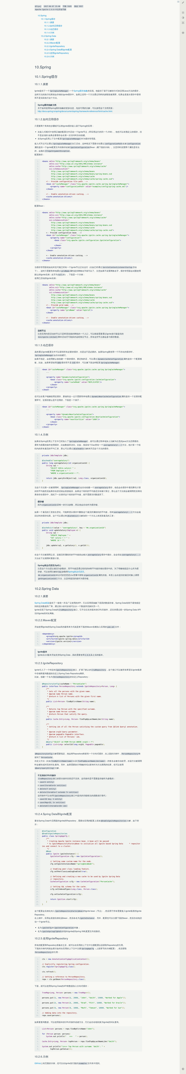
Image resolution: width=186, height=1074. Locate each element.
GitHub (38, 1063)
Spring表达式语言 (76, 571)
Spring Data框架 (42, 602)
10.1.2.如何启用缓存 (53, 25)
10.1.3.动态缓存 (51, 29)
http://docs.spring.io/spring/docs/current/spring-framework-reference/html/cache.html (75, 111)
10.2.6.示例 (49, 56)
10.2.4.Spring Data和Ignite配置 (58, 49)
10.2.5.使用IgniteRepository (56, 53)
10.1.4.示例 (49, 32)
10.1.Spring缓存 (48, 18)
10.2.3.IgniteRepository (54, 46)
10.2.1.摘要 (49, 39)
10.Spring (42, 15)
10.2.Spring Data (48, 35)
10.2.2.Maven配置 (52, 42)
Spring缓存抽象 (81, 90)
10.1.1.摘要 (49, 22)
